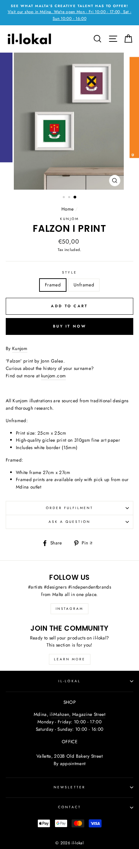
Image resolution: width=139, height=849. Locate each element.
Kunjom (69, 218)
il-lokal (69, 681)
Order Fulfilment (69, 507)
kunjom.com (53, 375)
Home (67, 209)
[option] (69, 12)
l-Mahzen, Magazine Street (78, 714)
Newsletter (69, 787)
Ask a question (70, 521)
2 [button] (70, 197)
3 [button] (75, 197)
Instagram (69, 608)
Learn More (69, 659)
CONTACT (69, 807)
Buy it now (69, 326)
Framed (53, 284)
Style (69, 272)
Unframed (84, 284)
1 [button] (64, 197)
